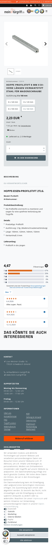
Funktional (12, 522)
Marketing (12, 514)
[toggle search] (35, 5)
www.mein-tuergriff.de (16, 375)
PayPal (10, 519)
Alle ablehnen (26, 540)
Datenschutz (31, 420)
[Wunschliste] (39, 5)
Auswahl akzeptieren (26, 535)
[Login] (27, 5)
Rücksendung (31, 426)
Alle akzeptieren (26, 530)
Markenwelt (30, 429)
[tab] (26, 176)
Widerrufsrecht (10, 426)
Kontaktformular (10, 416)
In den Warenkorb (27, 158)
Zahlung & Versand (33, 417)
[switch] (5, 541)
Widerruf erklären (24, 438)
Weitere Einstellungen (13, 525)
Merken (12, 130)
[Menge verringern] (44, 151)
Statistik (11, 511)
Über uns (7, 413)
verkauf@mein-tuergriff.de (18, 372)
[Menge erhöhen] (44, 147)
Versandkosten (26, 126)
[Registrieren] (31, 5)
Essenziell (12, 509)
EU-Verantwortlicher (15, 183)
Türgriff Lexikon (10, 423)
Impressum (30, 424)
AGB (28, 413)
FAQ (5, 420)
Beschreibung (11, 176)
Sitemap (7, 429)
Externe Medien (14, 517)
